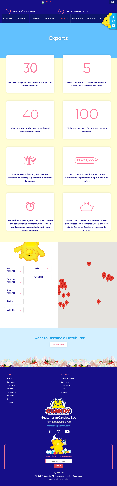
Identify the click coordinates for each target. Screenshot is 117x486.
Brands (36, 18)
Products (21, 18)
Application (77, 18)
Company (7, 18)
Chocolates (66, 385)
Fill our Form (58, 344)
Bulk (63, 389)
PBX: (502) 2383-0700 (58, 422)
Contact (10, 402)
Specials (64, 392)
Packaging (50, 18)
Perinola (64, 479)
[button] (65, 287)
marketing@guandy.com (58, 426)
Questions (91, 18)
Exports (63, 18)
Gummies (65, 382)
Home (9, 378)
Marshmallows (67, 378)
